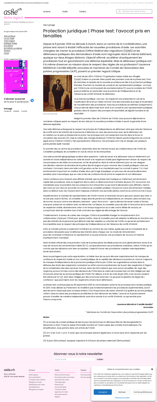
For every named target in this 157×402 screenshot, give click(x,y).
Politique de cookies (122, 397)
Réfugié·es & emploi (36, 389)
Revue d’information (62, 375)
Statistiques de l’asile (37, 385)
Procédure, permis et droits (64, 377)
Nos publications (61, 394)
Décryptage (49, 25)
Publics (82, 11)
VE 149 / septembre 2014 (13, 59)
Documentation (35, 377)
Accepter (102, 392)
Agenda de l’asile (61, 392)
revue (6, 53)
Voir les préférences (143, 392)
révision (7, 51)
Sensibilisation (34, 387)
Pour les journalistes (88, 375)
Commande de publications (120, 3)
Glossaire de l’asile (62, 380)
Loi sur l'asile (9, 38)
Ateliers (57, 397)
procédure (8, 46)
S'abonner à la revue (101, 3)
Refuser (122, 392)
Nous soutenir (87, 3)
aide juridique (9, 36)
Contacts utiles (60, 389)
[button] (152, 369)
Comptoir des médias (37, 380)
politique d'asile (10, 43)
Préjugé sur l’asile (35, 382)
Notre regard (33, 375)
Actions (46, 11)
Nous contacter (138, 3)
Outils (65, 11)
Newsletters (149, 3)
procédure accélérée (13, 48)
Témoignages (60, 382)
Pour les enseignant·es (89, 377)
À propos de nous (74, 3)
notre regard (9, 41)
